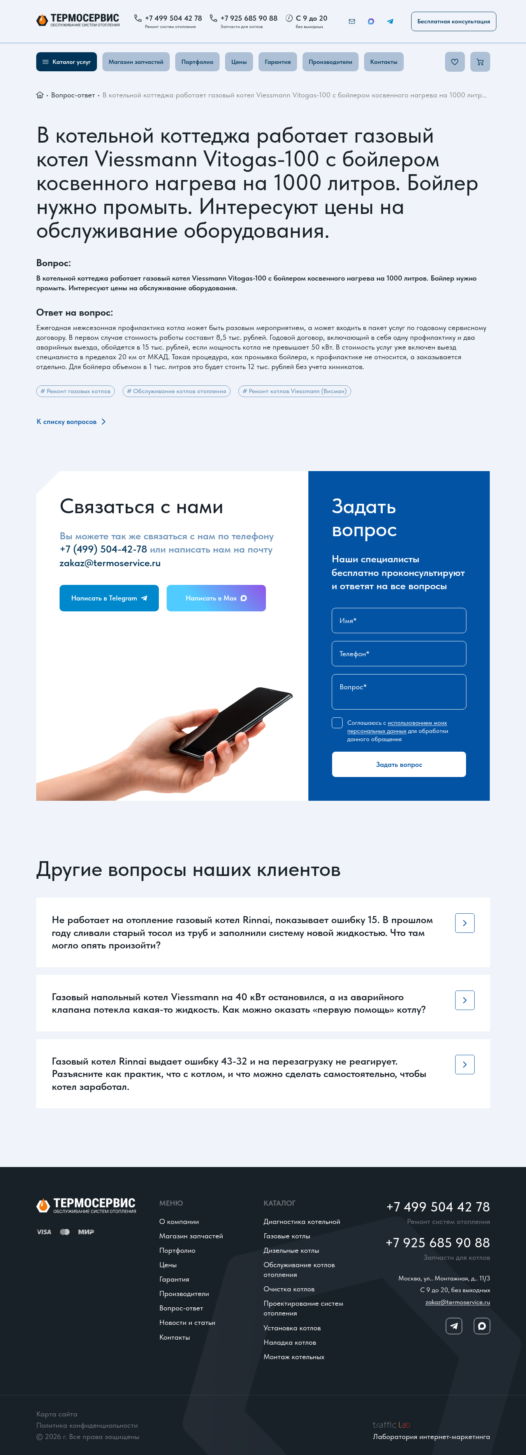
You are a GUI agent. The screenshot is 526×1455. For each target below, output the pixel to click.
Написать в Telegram (104, 598)
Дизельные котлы (291, 1250)
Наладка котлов (290, 1342)
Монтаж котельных (294, 1356)
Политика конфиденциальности (87, 1425)
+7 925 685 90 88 (249, 18)
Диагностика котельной (302, 1221)
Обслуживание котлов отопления (299, 1269)
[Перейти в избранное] (455, 62)
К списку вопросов (67, 421)
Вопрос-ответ (73, 94)
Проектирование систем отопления (303, 1308)
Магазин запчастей (136, 61)
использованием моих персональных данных (397, 727)
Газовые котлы (287, 1235)
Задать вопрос (399, 764)
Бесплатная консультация (453, 21)
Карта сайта (56, 1413)
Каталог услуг (72, 61)
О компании (179, 1221)
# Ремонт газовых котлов (75, 391)
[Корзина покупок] (480, 62)
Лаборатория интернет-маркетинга (431, 1436)
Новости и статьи (187, 1322)
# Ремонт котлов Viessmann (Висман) (295, 391)
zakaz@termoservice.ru (110, 562)
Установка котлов (292, 1327)
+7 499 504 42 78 (173, 18)
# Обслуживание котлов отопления (176, 391)
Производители (330, 61)
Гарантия (278, 61)
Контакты (384, 61)
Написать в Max (211, 598)
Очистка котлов (289, 1288)
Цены (239, 61)
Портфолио (197, 61)
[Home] (78, 22)
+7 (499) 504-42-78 (103, 549)
